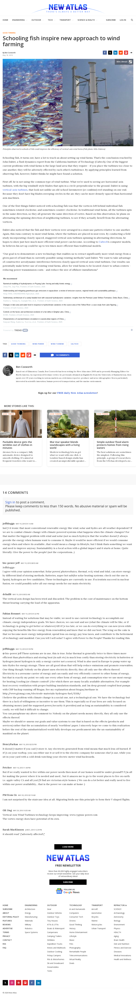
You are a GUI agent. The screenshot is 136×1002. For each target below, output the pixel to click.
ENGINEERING (18, 20)
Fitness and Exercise (122, 947)
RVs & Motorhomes (55, 959)
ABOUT (6, 913)
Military (28, 924)
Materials (29, 920)
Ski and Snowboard (55, 963)
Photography (74, 947)
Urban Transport (99, 928)
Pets (71, 944)
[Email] (131, 53)
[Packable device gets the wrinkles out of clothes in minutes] (21, 424)
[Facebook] (105, 53)
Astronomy (118, 917)
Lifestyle (72, 936)
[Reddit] (121, 53)
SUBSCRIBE (111, 20)
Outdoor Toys (53, 917)
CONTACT (7, 940)
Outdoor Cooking (54, 951)
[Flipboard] (126, 53)
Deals (71, 963)
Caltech (103, 241)
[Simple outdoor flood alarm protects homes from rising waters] (115, 424)
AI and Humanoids (77, 909)
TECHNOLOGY (75, 905)
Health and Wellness (122, 959)
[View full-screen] (130, 61)
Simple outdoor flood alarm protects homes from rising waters (113, 444)
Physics (117, 928)
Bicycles (95, 917)
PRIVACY (6, 936)
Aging (116, 936)
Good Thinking (9, 33)
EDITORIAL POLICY (11, 917)
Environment (119, 924)
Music (71, 940)
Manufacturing (31, 917)
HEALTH (117, 932)
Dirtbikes (51, 940)
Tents (49, 971)
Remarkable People (77, 951)
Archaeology (119, 913)
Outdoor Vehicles (54, 913)
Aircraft (95, 909)
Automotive (97, 913)
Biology (117, 920)
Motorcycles (97, 924)
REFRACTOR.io (120, 905)
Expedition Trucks (54, 944)
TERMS (6, 932)
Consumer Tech (76, 917)
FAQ (4, 947)
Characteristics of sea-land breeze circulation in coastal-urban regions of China (33, 319)
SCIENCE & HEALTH (86, 20)
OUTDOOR (36, 20)
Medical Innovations (122, 955)
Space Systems (31, 932)
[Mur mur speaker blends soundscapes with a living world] (68, 424)
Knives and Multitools (56, 947)
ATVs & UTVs (53, 924)
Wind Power (38, 344)
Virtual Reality (75, 959)
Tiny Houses (52, 920)
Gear (49, 909)
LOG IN (123, 20)
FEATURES (7, 920)
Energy (28, 913)
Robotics (28, 928)
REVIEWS (6, 924)
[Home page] (68, 8)
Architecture (30, 909)
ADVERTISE (8, 928)
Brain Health (119, 940)
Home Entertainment (78, 932)
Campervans (52, 932)
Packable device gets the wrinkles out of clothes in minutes (17, 444)
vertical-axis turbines (15, 189)
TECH (50, 20)
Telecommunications (78, 955)
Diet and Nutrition (121, 944)
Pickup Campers (54, 955)
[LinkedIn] (115, 53)
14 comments (62, 355)
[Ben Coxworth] (8, 370)
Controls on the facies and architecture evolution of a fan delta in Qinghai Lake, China (36, 312)
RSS (4, 944)
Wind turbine (57, 344)
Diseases (118, 951)
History (72, 928)
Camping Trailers (54, 936)
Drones (72, 920)
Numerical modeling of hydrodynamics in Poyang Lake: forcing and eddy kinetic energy (36, 284)
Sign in (10, 502)
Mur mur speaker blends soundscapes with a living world (65, 444)
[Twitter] (110, 53)
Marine (94, 920)
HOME (5, 20)
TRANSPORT (65, 20)
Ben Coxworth (24, 366)
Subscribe (68, 882)
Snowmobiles (53, 967)
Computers (74, 913)
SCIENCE (117, 909)
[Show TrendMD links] (132, 330)
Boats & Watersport (56, 928)
